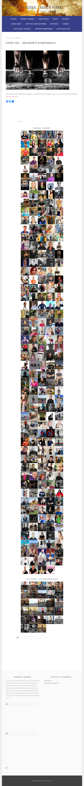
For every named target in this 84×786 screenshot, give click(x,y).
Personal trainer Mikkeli (30, 690)
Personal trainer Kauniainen (23, 683)
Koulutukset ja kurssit (22, 29)
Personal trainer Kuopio (16, 690)
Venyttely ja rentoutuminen (36, 24)
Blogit (55, 19)
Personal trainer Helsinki (13, 681)
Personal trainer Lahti (24, 686)
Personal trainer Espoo (27, 681)
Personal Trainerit (27, 19)
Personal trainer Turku (21, 688)
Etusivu (13, 19)
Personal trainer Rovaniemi (21, 695)
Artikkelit (65, 19)
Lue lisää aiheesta (12, 96)
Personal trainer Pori (27, 693)
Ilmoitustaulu (43, 19)
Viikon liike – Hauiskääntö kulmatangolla (31, 43)
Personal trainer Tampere (13, 693)
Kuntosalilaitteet (63, 29)
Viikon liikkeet (16, 24)
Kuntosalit (54, 24)
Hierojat (66, 24)
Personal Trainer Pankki (42, 7)
